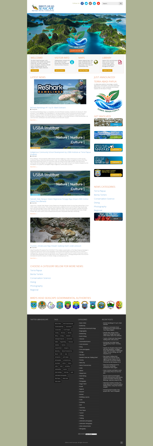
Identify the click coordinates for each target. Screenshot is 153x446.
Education (81, 354)
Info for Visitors (60, 70)
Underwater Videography (85, 423)
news (66, 354)
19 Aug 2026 (34, 109)
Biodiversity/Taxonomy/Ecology (87, 328)
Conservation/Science (84, 341)
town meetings (58, 372)
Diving (80, 347)
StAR (80, 405)
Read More (35, 70)
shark (61, 366)
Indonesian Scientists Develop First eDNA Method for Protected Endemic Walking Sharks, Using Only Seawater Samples (113, 385)
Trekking (81, 418)
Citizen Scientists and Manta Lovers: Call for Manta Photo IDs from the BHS (112, 371)
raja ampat (57, 363)
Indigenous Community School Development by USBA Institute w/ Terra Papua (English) (60, 153)
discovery (63, 332)
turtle (72, 372)
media (80, 368)
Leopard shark (58, 348)
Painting (81, 378)
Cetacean (81, 339)
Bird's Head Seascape (68, 323)
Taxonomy (82, 407)
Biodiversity (82, 325)
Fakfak (56, 342)
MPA (61, 354)
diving (56, 335)
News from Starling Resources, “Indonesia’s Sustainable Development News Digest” (111, 366)
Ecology (81, 352)
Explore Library (107, 70)
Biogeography (83, 331)
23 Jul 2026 (34, 156)
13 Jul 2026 (34, 247)
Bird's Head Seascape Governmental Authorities (60, 298)
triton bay (66, 372)
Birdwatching (82, 333)
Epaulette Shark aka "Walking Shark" (88, 357)
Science (69, 363)
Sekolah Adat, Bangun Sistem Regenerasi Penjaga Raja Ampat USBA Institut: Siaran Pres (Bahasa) (59, 200)
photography (58, 360)
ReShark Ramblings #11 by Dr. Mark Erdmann (48, 107)
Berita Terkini (58, 323)
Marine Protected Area (67, 351)
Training (81, 415)
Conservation (58, 329)
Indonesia (70, 342)
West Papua (57, 378)
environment (69, 338)
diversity (69, 332)
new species (57, 357)
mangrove (66, 348)
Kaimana (64, 345)
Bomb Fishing (82, 336)
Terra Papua (82, 410)
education (68, 335)
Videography (82, 428)
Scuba (80, 399)
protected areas (67, 360)
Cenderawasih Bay (59, 326)
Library (106, 57)
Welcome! (37, 57)
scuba (56, 366)
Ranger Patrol (82, 384)
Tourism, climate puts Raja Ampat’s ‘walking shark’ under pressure (55, 246)
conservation (69, 326)
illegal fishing (63, 342)
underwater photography (60, 375)
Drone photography (84, 349)
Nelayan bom (82, 373)
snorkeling (67, 366)
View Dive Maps (84, 70)
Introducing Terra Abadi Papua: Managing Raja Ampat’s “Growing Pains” (111, 343)
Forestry (81, 360)
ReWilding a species (84, 397)
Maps (81, 57)
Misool (56, 354)
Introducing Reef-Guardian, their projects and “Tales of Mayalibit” (111, 390)
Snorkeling (82, 402)
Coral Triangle (66, 329)
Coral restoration (83, 344)
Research (81, 391)
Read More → (33, 120)
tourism (65, 369)
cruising (56, 332)
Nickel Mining (82, 376)
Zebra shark (57, 381)
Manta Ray (57, 351)
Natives (81, 370)
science (64, 363)
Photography (82, 381)
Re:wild (81, 386)
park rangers (66, 357)
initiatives (57, 345)
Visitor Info (62, 57)
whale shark (65, 378)
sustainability (58, 369)
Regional (81, 389)
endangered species (59, 338)
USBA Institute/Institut (85, 426)
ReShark (81, 394)
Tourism (81, 413)
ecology (62, 335)
